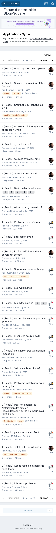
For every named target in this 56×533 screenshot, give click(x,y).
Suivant (44, 60)
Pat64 (8, 177)
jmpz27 (9, 451)
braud (8, 291)
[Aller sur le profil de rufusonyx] (51, 223)
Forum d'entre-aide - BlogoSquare (21, 11)
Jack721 (9, 211)
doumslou (10, 111)
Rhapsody (10, 72)
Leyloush (10, 307)
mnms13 (9, 436)
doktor (8, 472)
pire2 (8, 372)
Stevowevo (11, 417)
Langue (27, 525)
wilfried (9, 240)
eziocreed (10, 148)
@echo (9, 90)
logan (8, 487)
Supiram (9, 226)
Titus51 (9, 273)
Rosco (8, 258)
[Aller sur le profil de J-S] (51, 69)
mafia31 (9, 196)
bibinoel (9, 339)
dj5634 (9, 325)
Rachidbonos (12, 162)
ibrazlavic (10, 357)
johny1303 (10, 390)
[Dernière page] (52, 60)
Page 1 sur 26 (29, 60)
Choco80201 (11, 133)
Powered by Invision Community (28, 529)
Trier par (47, 55)
